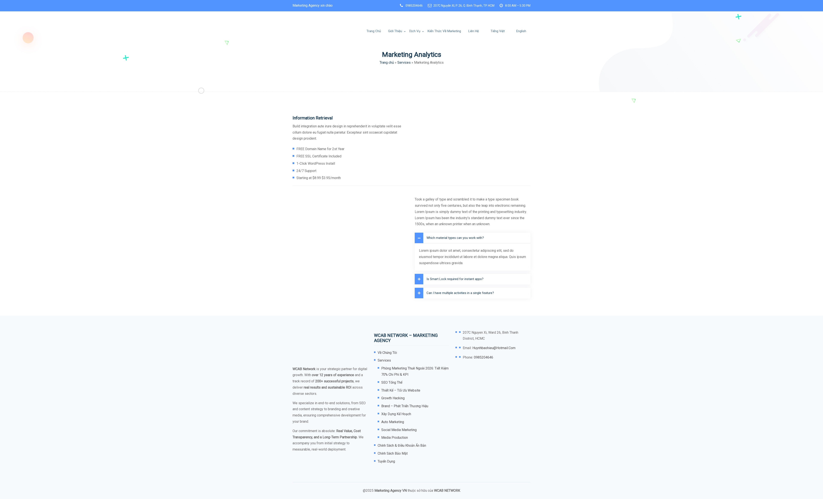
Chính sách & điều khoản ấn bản (402, 445)
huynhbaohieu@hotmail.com (493, 348)
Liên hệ (473, 31)
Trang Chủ (373, 31)
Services (404, 62)
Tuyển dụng (386, 461)
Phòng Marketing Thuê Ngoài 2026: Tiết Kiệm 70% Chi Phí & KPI (415, 371)
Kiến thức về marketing (444, 31)
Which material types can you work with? (455, 238)
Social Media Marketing (399, 430)
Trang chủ (387, 62)
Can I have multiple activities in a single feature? (460, 293)
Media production (394, 438)
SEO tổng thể (391, 382)
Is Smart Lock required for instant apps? (455, 279)
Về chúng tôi (387, 353)
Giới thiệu (395, 31)
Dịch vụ (414, 31)
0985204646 (414, 5)
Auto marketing (392, 422)
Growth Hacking (393, 398)
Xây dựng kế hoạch (396, 414)
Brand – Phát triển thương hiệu (404, 406)
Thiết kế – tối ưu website (400, 390)
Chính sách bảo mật (393, 453)
